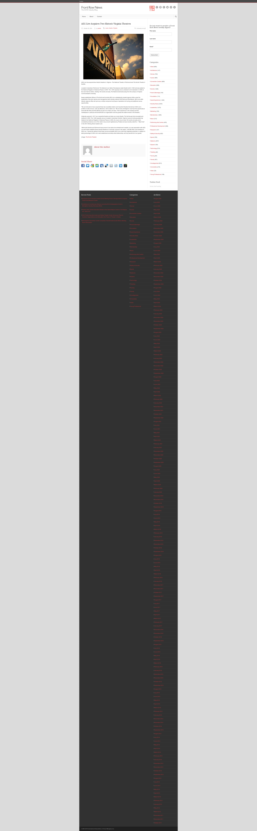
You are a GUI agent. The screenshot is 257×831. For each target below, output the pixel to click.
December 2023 (158, 317)
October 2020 (158, 458)
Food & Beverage (155, 92)
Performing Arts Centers (157, 122)
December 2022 (158, 362)
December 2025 (158, 228)
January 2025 (158, 269)
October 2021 (158, 414)
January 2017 (158, 626)
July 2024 (157, 291)
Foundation (153, 96)
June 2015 (157, 696)
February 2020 (158, 488)
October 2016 (158, 637)
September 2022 (159, 373)
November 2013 (158, 767)
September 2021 (159, 418)
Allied (152, 66)
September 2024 (159, 284)
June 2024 (157, 295)
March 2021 (157, 440)
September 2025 (159, 239)
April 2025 (157, 258)
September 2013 (159, 774)
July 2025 (157, 247)
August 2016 (157, 644)
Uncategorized (154, 163)
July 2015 (157, 693)
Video (152, 170)
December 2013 (158, 763)
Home (84, 16)
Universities (153, 167)
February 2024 (158, 310)
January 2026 (158, 224)
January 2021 (158, 447)
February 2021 (158, 444)
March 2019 (157, 529)
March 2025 (157, 262)
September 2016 (159, 641)
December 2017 (158, 585)
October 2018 (158, 548)
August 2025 (157, 243)
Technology (153, 148)
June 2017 (157, 607)
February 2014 (158, 756)
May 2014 (157, 745)
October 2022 (158, 369)
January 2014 (158, 759)
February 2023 (158, 354)
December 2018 (158, 540)
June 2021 (157, 429)
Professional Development (157, 126)
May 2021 (157, 432)
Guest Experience (155, 100)
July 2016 (157, 648)
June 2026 (157, 206)
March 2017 (157, 618)
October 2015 (158, 681)
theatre (111, 28)
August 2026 (157, 198)
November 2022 (158, 366)
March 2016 (157, 663)
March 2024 (157, 306)
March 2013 (157, 797)
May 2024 (157, 299)
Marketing (153, 111)
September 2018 (159, 551)
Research (153, 130)
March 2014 (157, 752)
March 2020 (157, 484)
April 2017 (157, 614)
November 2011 (158, 819)
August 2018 (157, 555)
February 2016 (158, 667)
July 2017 (157, 603)
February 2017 (158, 622)
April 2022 (157, 392)
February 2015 (158, 711)
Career (152, 78)
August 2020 (157, 466)
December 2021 (158, 406)
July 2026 (157, 202)
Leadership (153, 107)
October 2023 (158, 325)
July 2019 (157, 514)
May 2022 (157, 388)
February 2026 (158, 221)
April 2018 (157, 570)
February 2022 (158, 399)
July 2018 (157, 559)
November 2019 (158, 499)
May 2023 (157, 343)
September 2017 (159, 596)
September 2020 (159, 462)
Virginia (115, 28)
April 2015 (157, 704)
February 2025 (158, 265)
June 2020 (157, 473)
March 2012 (157, 811)
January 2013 (158, 804)
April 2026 (157, 213)
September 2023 (159, 328)
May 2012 (157, 808)
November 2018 (158, 544)
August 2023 (157, 332)
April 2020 (157, 481)
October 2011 (158, 823)
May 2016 (157, 655)
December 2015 (158, 674)
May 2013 (157, 789)
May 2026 (157, 209)
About (91, 16)
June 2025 (157, 250)
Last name (153, 39)
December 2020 (158, 451)
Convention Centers (155, 81)
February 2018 (158, 577)
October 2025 (158, 235)
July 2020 (157, 470)
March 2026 (157, 217)
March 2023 (157, 351)
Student (152, 144)
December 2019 (158, 496)
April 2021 (157, 436)
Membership (153, 115)
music (106, 28)
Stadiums (153, 141)
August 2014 (157, 733)
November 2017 (158, 588)
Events (152, 89)
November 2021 (158, 410)
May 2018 (157, 566)
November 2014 (158, 722)
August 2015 (157, 689)
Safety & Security (155, 133)
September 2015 (159, 685)
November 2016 (158, 633)
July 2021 (157, 425)
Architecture (153, 70)
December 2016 (158, 629)
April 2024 (157, 302)
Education (153, 85)
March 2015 (157, 707)
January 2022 (158, 403)
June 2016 (157, 652)
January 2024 (158, 314)
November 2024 (158, 276)
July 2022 (157, 380)
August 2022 (157, 377)
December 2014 (158, 719)
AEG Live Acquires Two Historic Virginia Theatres (106, 23)
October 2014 (158, 726)
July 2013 (157, 782)
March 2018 (157, 574)
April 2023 (157, 347)
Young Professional (155, 174)
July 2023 (157, 336)
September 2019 (159, 507)
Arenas (152, 74)
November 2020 (158, 455)
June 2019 (157, 518)
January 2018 (158, 581)
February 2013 (158, 800)
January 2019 (158, 536)
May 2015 (157, 700)
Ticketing (152, 152)
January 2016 (158, 670)
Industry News (154, 104)
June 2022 (157, 384)
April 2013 (157, 793)
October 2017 (158, 592)
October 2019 (158, 503)
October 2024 (158, 280)
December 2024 (158, 273)
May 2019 (157, 522)
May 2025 (157, 254)
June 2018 (157, 562)
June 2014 (157, 741)
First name (153, 31)
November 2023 (158, 321)
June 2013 (157, 785)
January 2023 (158, 358)
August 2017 (157, 600)
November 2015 (158, 678)
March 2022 (157, 395)
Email (152, 47)
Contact (81, 1)
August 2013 (157, 778)
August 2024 (157, 288)
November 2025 (158, 232)
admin (99, 28)
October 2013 (158, 771)
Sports (152, 137)
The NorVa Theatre (91, 137)
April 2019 (157, 525)
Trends (152, 159)
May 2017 (157, 611)
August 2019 (157, 510)
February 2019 (158, 533)
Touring (152, 156)
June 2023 (157, 340)
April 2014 (157, 748)
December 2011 (158, 815)
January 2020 (158, 492)
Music (152, 118)
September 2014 (159, 730)
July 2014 (157, 737)
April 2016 (157, 659)
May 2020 (157, 477)
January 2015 (158, 715)
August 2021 (157, 421)
